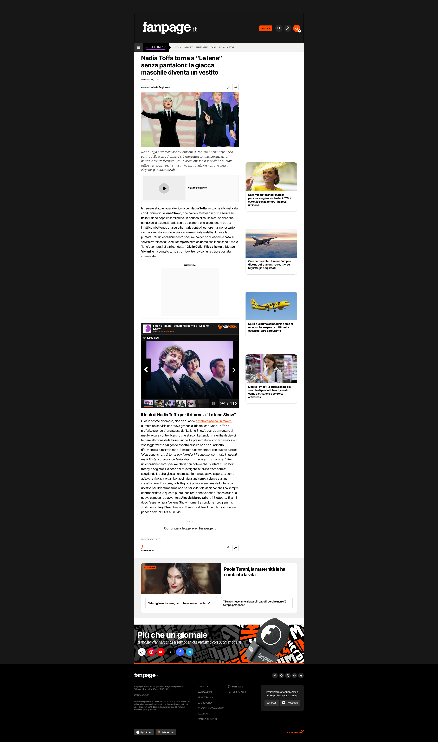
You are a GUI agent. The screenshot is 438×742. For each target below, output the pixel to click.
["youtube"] (161, 652)
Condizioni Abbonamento (211, 708)
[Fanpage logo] (165, 28)
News (159, 539)
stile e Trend (155, 47)
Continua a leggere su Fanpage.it (190, 528)
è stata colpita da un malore (214, 421)
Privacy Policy (205, 697)
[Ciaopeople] (295, 732)
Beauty (188, 47)
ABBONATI (266, 28)
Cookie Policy (205, 702)
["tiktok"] (142, 652)
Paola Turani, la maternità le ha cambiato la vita (254, 571)
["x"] (170, 652)
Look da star (226, 47)
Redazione (203, 713)
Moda (178, 47)
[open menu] (138, 47)
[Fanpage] (146, 675)
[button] (236, 87)
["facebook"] (180, 652)
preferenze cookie (207, 719)
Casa (213, 47)
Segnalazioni (205, 692)
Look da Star (147, 539)
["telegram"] (190, 652)
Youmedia (203, 686)
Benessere (202, 47)
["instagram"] (151, 652)
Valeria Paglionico (160, 87)
